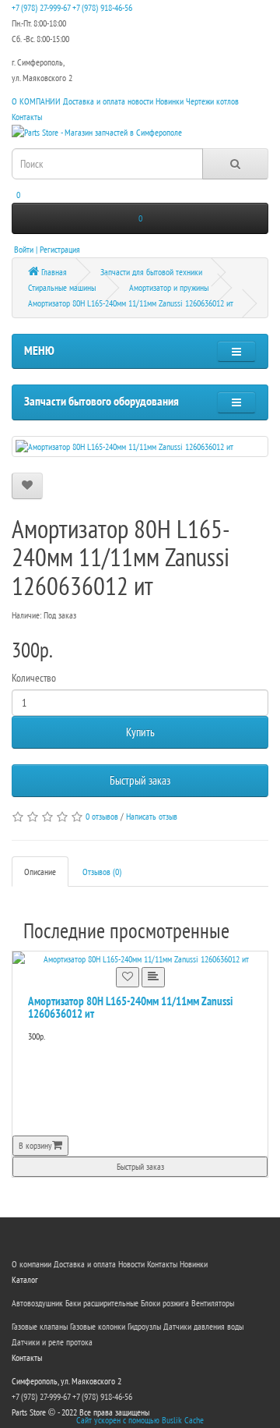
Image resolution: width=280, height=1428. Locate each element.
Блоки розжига (165, 1303)
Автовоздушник (37, 1303)
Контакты (27, 116)
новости (140, 101)
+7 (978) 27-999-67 (41, 7)
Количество (34, 678)
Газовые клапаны (40, 1326)
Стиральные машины (62, 287)
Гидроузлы (144, 1326)
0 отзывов (102, 816)
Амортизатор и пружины (168, 287)
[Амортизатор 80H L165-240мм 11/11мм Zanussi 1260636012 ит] (140, 446)
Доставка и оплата (94, 101)
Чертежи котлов (212, 101)
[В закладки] (27, 486)
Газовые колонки (97, 1326)
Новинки (170, 101)
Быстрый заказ (140, 780)
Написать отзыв (151, 816)
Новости (131, 1264)
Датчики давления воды (203, 1326)
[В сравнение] (153, 977)
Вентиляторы (212, 1303)
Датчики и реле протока (52, 1342)
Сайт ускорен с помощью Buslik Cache (140, 1420)
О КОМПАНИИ (36, 101)
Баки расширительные (101, 1303)
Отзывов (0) (101, 871)
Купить (140, 732)
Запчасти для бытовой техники (151, 272)
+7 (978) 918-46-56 (102, 7)
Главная (53, 272)
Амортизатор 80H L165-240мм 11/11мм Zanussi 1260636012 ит (130, 303)
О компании (31, 1264)
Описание (40, 871)
